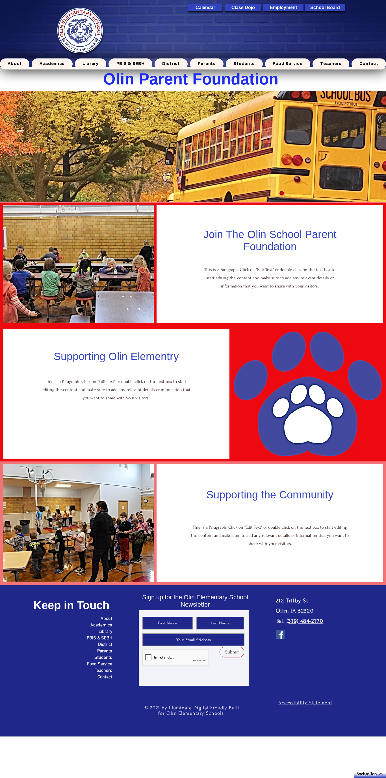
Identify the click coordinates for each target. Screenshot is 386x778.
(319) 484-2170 (305, 621)
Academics (101, 625)
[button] (52, 63)
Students (103, 658)
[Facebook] (280, 634)
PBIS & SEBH (99, 638)
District (105, 645)
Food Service (99, 664)
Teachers (103, 671)
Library (105, 632)
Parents (104, 651)
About (106, 619)
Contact (104, 677)
